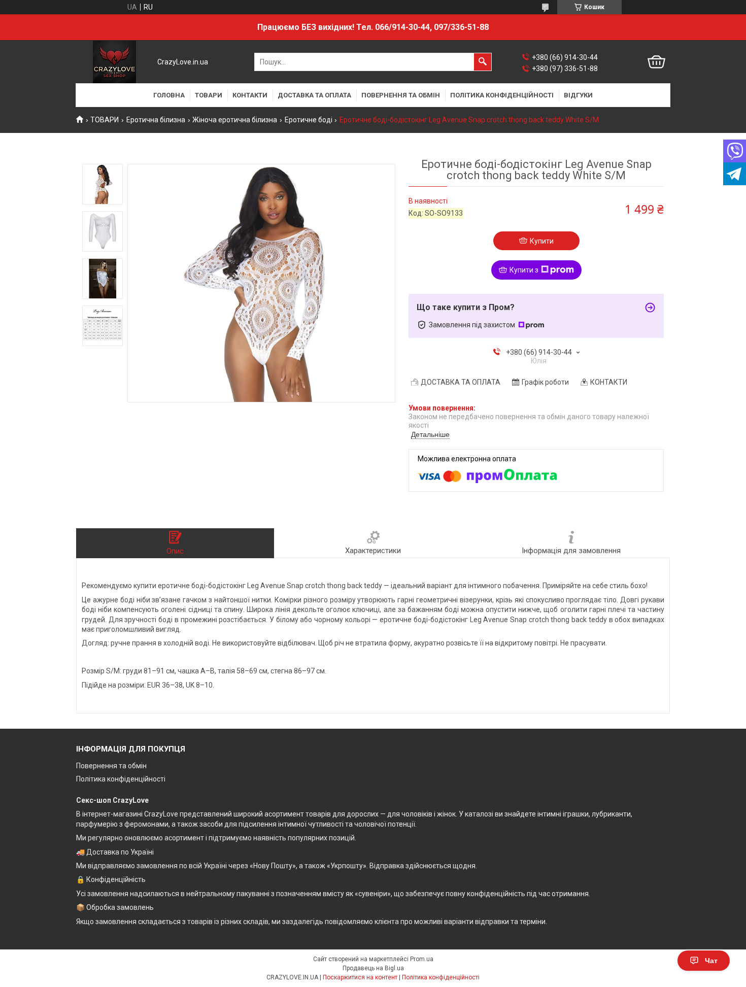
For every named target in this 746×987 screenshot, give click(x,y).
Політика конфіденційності (120, 779)
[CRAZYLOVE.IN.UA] (114, 62)
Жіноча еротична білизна (234, 120)
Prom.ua (421, 959)
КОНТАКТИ (249, 95)
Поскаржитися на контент (360, 977)
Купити (542, 241)
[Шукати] (482, 62)
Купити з (524, 270)
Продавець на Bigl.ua (373, 968)
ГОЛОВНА (169, 95)
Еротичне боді (308, 120)
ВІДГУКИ (578, 95)
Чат (711, 961)
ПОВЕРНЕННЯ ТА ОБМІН (400, 95)
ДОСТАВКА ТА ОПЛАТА (314, 95)
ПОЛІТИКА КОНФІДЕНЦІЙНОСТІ (502, 95)
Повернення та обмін (111, 766)
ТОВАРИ (208, 95)
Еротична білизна (155, 120)
